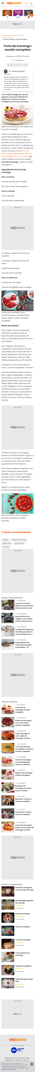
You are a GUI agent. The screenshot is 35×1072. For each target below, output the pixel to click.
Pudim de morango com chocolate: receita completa (23, 722)
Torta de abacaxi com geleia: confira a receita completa (24, 749)
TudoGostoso (5, 35)
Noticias (13, 35)
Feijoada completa (23, 966)
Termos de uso (10, 1060)
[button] (32, 15)
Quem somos (8, 1058)
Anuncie (18, 1060)
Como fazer (6, 547)
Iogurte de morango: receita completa (24, 774)
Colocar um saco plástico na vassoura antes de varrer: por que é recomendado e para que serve (24, 605)
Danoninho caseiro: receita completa (23, 813)
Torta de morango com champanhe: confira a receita (23, 762)
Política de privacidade (22, 1058)
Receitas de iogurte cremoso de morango (24, 888)
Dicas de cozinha (19, 543)
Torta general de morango (22, 954)
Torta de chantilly (23, 940)
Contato (25, 1060)
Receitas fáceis (7, 37)
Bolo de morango (22, 914)
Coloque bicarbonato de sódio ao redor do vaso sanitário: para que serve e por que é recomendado (24, 631)
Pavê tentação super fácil (24, 980)
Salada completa (22, 927)
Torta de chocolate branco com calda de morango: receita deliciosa (24, 827)
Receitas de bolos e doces (19, 539)
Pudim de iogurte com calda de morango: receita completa (22, 736)
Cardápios (21, 35)
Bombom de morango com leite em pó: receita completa (23, 788)
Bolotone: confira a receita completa (23, 800)
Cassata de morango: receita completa (22, 709)
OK (32, 1064)
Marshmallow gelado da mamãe (24, 901)
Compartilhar (19, 60)
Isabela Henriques (18, 71)
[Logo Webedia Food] (17, 1050)
